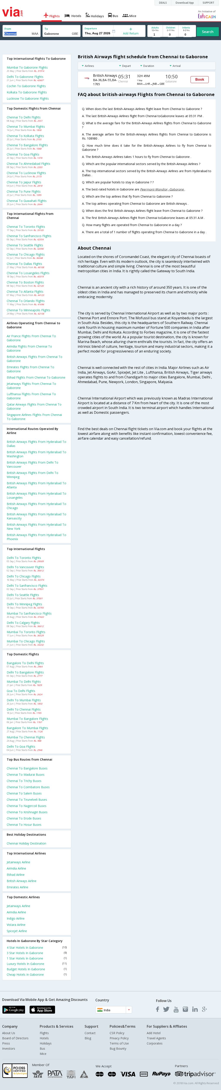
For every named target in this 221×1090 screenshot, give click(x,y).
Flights (44, 1033)
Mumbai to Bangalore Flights (27, 719)
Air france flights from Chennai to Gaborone (31, 338)
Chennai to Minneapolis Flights (28, 310)
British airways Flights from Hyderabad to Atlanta (36, 485)
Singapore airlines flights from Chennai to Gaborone (34, 417)
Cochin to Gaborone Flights (26, 86)
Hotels (44, 1038)
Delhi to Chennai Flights (24, 709)
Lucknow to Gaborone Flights (28, 98)
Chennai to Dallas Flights (24, 264)
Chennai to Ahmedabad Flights (28, 164)
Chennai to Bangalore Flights (27, 145)
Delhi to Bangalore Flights (25, 672)
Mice (43, 1054)
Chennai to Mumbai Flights (26, 126)
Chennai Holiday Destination (26, 843)
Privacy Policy (119, 1038)
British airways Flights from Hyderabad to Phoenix (36, 537)
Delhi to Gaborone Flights (25, 77)
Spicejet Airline (17, 931)
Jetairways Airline (18, 862)
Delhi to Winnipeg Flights (24, 604)
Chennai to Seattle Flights (25, 245)
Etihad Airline (16, 875)
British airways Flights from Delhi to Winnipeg (32, 475)
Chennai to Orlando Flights (26, 301)
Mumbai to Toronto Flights (26, 632)
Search (207, 31)
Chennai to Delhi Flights (24, 117)
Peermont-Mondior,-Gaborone (162, 189)
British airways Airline (21, 881)
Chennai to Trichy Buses (24, 781)
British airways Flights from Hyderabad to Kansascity (36, 516)
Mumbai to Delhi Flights (24, 681)
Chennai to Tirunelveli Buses (27, 799)
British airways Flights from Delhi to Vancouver (32, 464)
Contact (90, 1033)
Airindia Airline (16, 868)
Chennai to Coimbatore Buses (28, 787)
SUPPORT (208, 3)
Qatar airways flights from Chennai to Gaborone (34, 406)
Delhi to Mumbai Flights (24, 700)
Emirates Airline (17, 887)
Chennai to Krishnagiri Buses (27, 812)
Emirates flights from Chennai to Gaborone (30, 369)
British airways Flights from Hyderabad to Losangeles (36, 495)
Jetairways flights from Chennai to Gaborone (31, 386)
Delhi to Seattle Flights (23, 595)
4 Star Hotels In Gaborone (37, 947)
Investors (8, 1048)
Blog (88, 1038)
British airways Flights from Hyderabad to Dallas (36, 444)
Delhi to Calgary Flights (23, 623)
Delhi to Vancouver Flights (25, 567)
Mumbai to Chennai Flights (26, 737)
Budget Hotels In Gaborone (37, 969)
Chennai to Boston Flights (25, 282)
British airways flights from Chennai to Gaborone (34, 359)
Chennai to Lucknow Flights (26, 173)
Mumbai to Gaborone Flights (27, 67)
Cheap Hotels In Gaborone (37, 974)
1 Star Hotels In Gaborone (37, 958)
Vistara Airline (16, 925)
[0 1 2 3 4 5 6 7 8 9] (170, 34)
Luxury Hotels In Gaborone (37, 964)
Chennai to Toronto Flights (26, 227)
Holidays (46, 1043)
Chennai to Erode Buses (24, 818)
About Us (8, 1033)
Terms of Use (119, 1043)
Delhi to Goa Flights (21, 746)
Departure (91, 28)
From (8, 29)
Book (199, 79)
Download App (185, 3)
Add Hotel (154, 1033)
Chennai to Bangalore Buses (27, 768)
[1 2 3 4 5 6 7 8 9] (155, 34)
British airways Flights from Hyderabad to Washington (36, 454)
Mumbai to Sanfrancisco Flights (29, 613)
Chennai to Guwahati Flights (27, 201)
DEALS (163, 3)
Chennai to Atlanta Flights (25, 291)
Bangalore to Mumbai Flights (27, 728)
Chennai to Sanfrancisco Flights (29, 236)
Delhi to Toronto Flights (24, 558)
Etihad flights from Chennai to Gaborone (36, 377)
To (46, 29)
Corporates (155, 1043)
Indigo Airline (16, 918)
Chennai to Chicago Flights (26, 254)
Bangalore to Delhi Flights (25, 663)
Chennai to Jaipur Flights (24, 182)
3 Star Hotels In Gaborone (37, 953)
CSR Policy (117, 1033)
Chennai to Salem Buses (24, 793)
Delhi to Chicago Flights (24, 576)
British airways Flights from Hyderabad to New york (36, 526)
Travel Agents (156, 1038)
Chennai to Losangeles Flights (28, 273)
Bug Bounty (118, 1048)
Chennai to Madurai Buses (25, 774)
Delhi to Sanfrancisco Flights (27, 586)
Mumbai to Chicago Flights (26, 641)
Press (6, 1043)
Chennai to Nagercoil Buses (26, 806)
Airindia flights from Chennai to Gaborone (29, 348)
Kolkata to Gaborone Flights (27, 92)
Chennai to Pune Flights (24, 191)
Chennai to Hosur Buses (24, 825)
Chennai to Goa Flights (23, 154)
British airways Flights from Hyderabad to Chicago (36, 506)
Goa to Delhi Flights (21, 691)
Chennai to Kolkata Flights (25, 136)
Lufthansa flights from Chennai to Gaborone (31, 396)
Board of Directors (15, 1038)
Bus (42, 1048)
